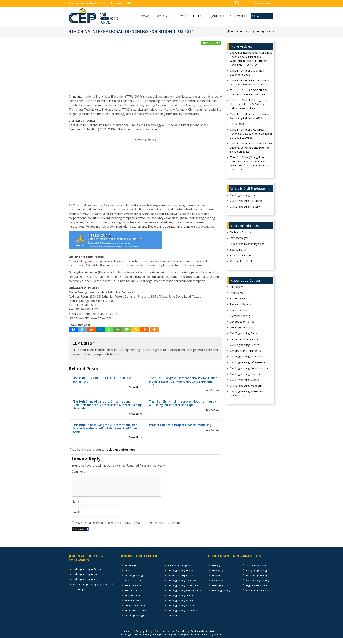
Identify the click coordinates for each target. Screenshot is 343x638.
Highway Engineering (257, 585)
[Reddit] (91, 329)
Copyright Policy (144, 631)
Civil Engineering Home (244, 195)
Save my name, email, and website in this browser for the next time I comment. (128, 523)
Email (76, 512)
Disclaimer (160, 631)
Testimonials (197, 631)
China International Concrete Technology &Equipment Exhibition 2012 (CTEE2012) (251, 133)
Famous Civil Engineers (244, 339)
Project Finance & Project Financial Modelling (180, 425)
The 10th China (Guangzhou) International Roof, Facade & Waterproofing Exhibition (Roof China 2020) (105, 428)
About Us (128, 631)
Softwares (237, 16)
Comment (79, 471)
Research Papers (240, 304)
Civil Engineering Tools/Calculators (134, 578)
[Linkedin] (100, 329)
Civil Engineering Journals (86, 579)
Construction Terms (242, 321)
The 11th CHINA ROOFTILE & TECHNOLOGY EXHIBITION (102, 379)
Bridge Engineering (256, 570)
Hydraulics (217, 580)
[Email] (117, 329)
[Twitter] (82, 329)
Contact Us (211, 631)
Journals (218, 16)
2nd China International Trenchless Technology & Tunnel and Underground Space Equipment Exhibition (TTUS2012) (251, 59)
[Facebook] (73, 329)
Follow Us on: (262, 3)
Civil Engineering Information (247, 362)
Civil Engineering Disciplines (246, 200)
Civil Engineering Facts (243, 333)
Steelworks (218, 575)
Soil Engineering (220, 585)
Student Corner (239, 310)
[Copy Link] (135, 329)
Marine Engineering (256, 575)
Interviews (236, 292)
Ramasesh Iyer (239, 238)
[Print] (144, 329)
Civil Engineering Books (85, 574)
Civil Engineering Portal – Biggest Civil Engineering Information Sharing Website (182, 634)
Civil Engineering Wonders (246, 385)
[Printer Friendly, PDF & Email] (211, 43)
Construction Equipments (245, 350)
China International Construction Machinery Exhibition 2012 (249, 116)
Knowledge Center (188, 16)
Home (234, 31)
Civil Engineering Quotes (245, 374)
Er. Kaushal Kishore (241, 255)
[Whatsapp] (109, 329)
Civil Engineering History (245, 206)
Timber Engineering (256, 565)
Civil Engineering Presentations (249, 368)
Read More (135, 387)
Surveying (217, 570)
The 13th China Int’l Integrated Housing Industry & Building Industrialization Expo (183, 403)
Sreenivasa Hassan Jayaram (247, 244)
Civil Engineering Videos (244, 379)
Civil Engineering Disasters (246, 356)
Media (171, 631)
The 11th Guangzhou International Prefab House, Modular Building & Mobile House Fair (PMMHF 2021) (183, 381)
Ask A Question (262, 16)
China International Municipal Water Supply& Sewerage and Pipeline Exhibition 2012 (251, 147)
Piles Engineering (221, 590)
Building (216, 565)
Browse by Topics (152, 16)
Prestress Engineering (258, 590)
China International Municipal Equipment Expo (247, 72)
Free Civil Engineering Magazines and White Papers (93, 587)
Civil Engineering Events (258, 31)
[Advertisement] (145, 71)
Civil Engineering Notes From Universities (247, 393)
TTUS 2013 (237, 124)
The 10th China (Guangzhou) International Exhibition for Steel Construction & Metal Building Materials (107, 404)
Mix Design (236, 286)
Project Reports (240, 298)
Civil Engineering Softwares (87, 569)
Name (77, 502)
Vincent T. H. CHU (241, 261)
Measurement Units (242, 327)
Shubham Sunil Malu (241, 232)
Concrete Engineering (257, 580)
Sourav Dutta (238, 249)
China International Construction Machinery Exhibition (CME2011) (249, 82)
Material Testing (240, 316)
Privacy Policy (182, 631)
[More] (154, 329)
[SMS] (126, 329)
